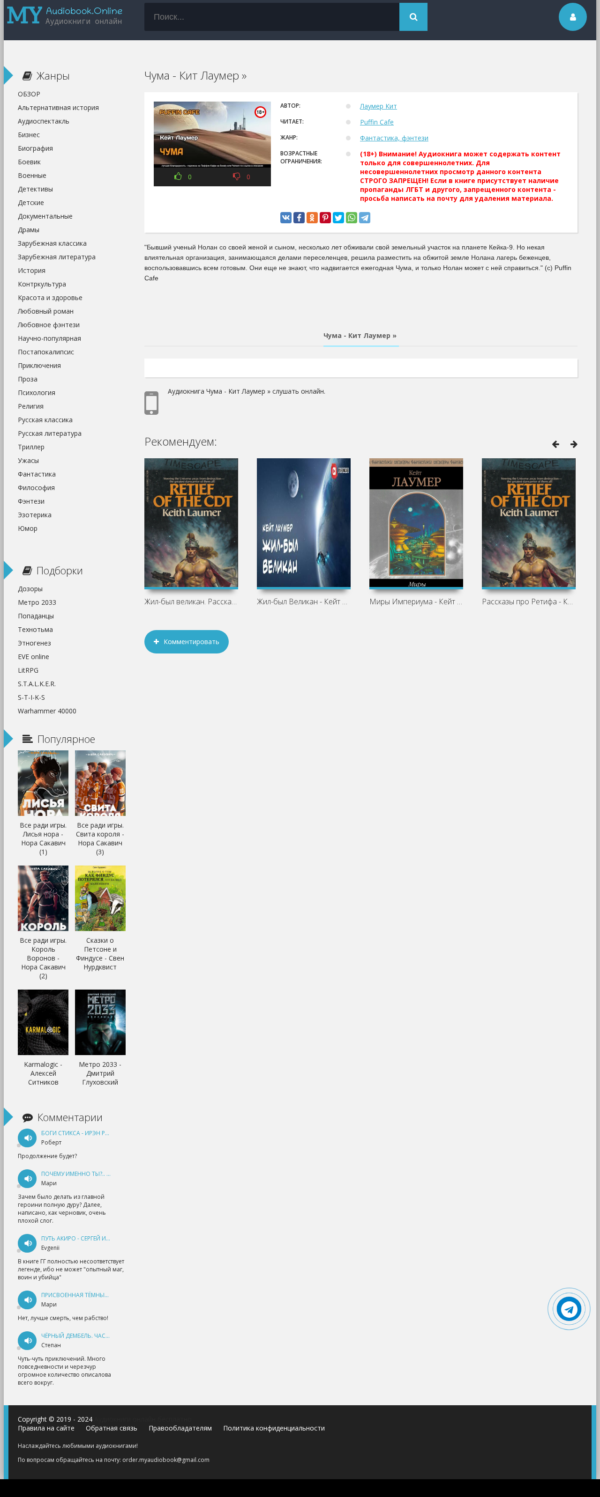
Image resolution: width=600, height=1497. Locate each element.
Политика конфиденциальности (274, 1428)
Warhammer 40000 (47, 710)
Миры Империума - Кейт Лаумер (416, 601)
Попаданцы (36, 615)
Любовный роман (46, 311)
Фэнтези (31, 501)
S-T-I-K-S (31, 697)
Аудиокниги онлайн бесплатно (143, 1419)
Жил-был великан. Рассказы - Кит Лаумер (191, 601)
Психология (36, 392)
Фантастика (37, 474)
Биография (35, 148)
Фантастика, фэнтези (394, 137)
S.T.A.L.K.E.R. (37, 683)
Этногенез (34, 642)
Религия (31, 406)
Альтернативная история (58, 107)
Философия (36, 487)
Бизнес (29, 134)
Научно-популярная (49, 338)
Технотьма (35, 629)
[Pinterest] (325, 217)
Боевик (29, 161)
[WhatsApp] (351, 217)
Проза (28, 378)
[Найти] (413, 17)
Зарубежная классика (52, 243)
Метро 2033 (37, 602)
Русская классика (45, 419)
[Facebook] (299, 217)
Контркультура (42, 283)
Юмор (28, 528)
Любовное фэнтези (49, 324)
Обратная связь (111, 1428)
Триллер (31, 446)
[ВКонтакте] (286, 217)
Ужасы (28, 460)
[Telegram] (364, 217)
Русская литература (50, 433)
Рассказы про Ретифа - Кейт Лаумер (529, 601)
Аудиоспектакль (43, 121)
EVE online (33, 656)
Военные (32, 175)
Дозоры (30, 588)
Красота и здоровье (50, 297)
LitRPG (28, 670)
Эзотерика (35, 514)
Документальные (45, 216)
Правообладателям (180, 1428)
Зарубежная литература (57, 256)
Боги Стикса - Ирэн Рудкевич (85, 1133)
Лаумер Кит (378, 106)
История (31, 270)
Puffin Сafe (377, 121)
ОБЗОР (29, 93)
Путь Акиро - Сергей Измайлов (88, 1238)
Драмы (28, 229)
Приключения (39, 365)
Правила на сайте (46, 1428)
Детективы (35, 188)
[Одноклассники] (312, 217)
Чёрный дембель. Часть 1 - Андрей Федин (103, 1336)
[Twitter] (338, 217)
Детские (31, 202)
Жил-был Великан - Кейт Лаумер (304, 601)
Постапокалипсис (46, 351)
